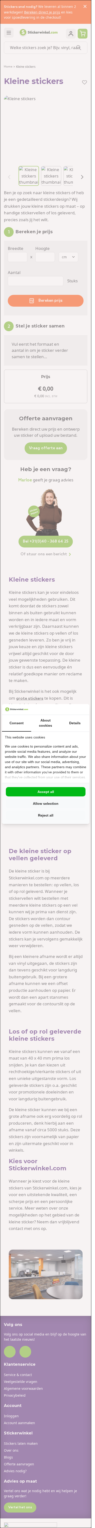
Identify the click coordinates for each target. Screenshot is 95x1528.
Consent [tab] (17, 723)
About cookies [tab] (45, 722)
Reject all (45, 815)
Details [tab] (75, 723)
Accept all (46, 792)
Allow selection (45, 803)
